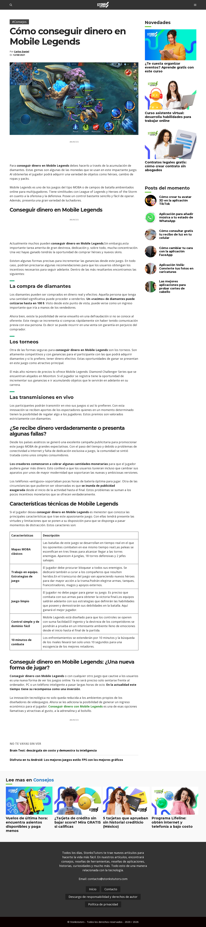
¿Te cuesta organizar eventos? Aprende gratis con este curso (169, 67)
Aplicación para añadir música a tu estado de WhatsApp (176, 217)
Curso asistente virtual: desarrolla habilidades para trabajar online (168, 117)
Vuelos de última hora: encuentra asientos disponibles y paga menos (27, 824)
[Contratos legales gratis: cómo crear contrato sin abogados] (170, 157)
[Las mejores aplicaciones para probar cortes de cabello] (150, 290)
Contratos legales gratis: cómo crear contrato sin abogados (166, 166)
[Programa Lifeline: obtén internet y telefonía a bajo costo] (175, 812)
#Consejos (19, 22)
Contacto (110, 889)
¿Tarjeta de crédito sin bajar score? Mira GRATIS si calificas (77, 822)
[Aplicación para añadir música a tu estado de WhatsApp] (150, 221)
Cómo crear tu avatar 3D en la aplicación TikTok (175, 200)
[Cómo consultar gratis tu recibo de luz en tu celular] (150, 238)
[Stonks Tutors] (103, 5)
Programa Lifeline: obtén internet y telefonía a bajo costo (172, 822)
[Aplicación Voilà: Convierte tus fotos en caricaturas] (150, 272)
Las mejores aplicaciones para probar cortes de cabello (172, 287)
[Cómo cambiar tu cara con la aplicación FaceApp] (150, 255)
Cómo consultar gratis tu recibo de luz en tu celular (176, 234)
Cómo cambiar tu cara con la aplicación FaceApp (176, 251)
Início (92, 889)
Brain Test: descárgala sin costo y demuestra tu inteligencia (53, 750)
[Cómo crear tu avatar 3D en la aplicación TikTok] (150, 204)
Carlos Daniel (21, 51)
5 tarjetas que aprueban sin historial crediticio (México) (125, 822)
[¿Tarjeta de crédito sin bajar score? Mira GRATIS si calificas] (77, 812)
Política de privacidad (103, 904)
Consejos (43, 780)
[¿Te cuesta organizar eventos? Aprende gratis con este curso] (170, 58)
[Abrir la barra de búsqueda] (10, 5)
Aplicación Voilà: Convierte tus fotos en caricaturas (176, 268)
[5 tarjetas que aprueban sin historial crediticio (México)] (126, 812)
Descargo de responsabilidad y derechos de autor (103, 897)
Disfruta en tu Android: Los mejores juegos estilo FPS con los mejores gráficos (66, 760)
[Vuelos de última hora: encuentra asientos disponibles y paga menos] (29, 812)
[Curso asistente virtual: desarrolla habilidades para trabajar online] (170, 107)
